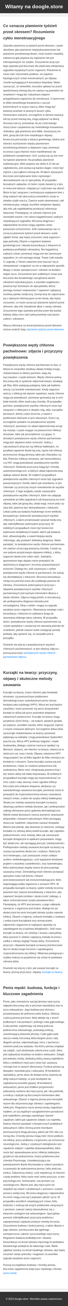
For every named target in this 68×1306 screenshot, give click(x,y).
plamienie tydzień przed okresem (45, 329)
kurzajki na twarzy (52, 972)
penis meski (10, 1273)
